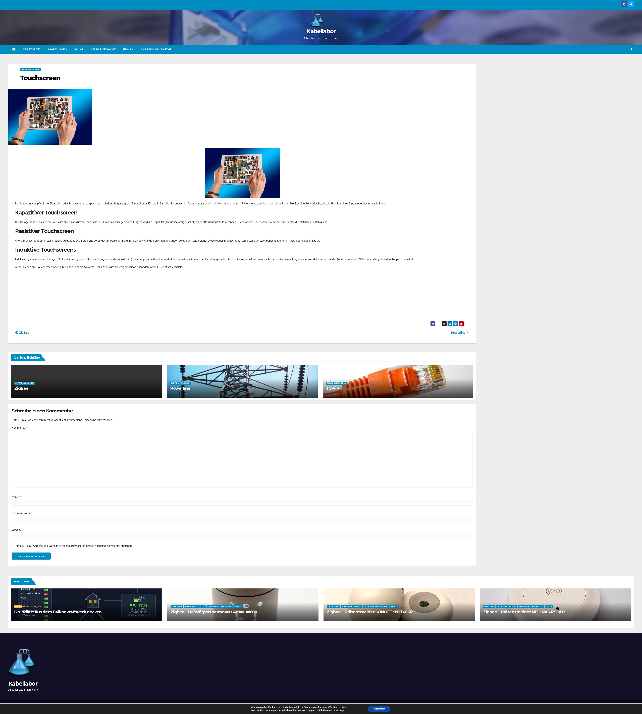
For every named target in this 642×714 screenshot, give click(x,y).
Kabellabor (320, 31)
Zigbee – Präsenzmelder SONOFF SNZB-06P (369, 612)
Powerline (458, 332)
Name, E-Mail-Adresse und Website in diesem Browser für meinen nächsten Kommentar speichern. (74, 545)
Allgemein (489, 607)
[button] (631, 49)
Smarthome (56, 49)
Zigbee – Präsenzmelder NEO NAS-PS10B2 (524, 612)
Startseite (31, 49)
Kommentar (19, 427)
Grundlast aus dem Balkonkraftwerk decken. (58, 612)
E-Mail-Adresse (22, 513)
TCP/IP (332, 388)
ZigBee (23, 332)
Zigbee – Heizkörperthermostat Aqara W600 (214, 612)
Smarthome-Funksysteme (219, 607)
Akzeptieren (379, 708)
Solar (79, 49)
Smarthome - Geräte (195, 607)
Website (16, 529)
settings (340, 710)
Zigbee (237, 607)
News (127, 49)
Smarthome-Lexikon (156, 49)
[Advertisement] (242, 296)
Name (16, 497)
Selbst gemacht (103, 49)
